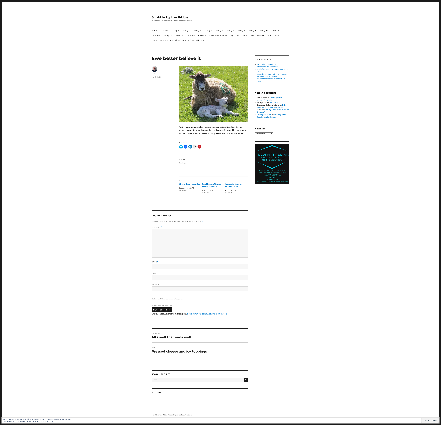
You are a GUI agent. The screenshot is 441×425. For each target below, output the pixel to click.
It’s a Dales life (275, 103)
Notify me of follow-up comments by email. (168, 299)
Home (154, 31)
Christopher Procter (264, 115)
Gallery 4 (197, 31)
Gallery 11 (275, 31)
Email (155, 273)
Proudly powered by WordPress (180, 415)
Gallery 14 (179, 35)
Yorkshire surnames (218, 35)
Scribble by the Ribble (170, 17)
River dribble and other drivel (267, 67)
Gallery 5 (208, 31)
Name (155, 262)
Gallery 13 (167, 35)
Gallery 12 (156, 35)
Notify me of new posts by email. (164, 305)
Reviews (202, 35)
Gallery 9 (252, 31)
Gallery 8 (241, 31)
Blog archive (273, 35)
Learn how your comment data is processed (207, 314)
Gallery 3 (186, 31)
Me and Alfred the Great (253, 35)
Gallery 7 (230, 31)
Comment (157, 227)
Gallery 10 (263, 31)
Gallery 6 (219, 31)
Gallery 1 (164, 31)
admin (154, 74)
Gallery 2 (175, 31)
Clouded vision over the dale (189, 184)
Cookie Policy (49, 421)
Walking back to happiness (266, 64)
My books (234, 35)
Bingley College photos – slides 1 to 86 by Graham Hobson (178, 40)
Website (155, 284)
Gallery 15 (191, 35)
